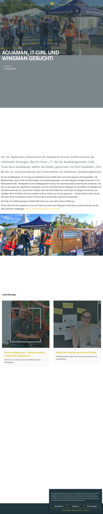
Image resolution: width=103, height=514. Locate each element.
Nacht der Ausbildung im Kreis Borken (76, 353)
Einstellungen (92, 506)
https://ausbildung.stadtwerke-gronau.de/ (42, 209)
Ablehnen (75, 506)
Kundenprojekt (7, 48)
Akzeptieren (59, 506)
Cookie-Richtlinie (66, 510)
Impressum (86, 510)
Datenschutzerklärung (77, 510)
